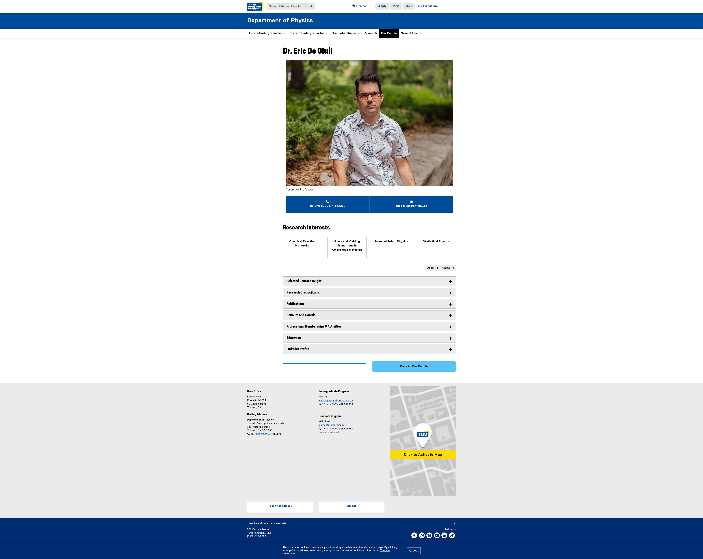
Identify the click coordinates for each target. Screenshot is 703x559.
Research (370, 33)
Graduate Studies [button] (344, 33)
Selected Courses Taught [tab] (304, 281)
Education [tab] (294, 338)
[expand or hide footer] (454, 523)
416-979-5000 (258, 434)
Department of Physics (280, 21)
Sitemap (351, 506)
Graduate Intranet (329, 432)
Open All (432, 268)
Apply (382, 6)
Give (409, 6)
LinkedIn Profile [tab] (298, 349)
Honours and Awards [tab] (301, 315)
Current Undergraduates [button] (306, 33)
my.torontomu (428, 6)
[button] (361, 6)
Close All (448, 268)
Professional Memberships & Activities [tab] (314, 326)
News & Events (411, 33)
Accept (414, 550)
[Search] (311, 6)
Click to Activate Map (423, 455)
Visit (396, 6)
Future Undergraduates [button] (265, 33)
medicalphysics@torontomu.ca (336, 400)
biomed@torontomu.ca (332, 425)
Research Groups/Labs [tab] (303, 292)
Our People (389, 33)
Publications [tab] (295, 304)
